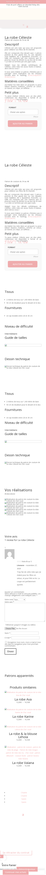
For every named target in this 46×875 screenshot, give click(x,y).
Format (12, 107)
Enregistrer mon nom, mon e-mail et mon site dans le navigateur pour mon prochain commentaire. (23, 644)
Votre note (9, 599)
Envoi (10, 651)
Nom (7, 633)
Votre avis (9, 602)
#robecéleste (10, 77)
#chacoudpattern (34, 75)
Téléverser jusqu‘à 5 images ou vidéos (20, 625)
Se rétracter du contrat (16, 852)
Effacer (35, 117)
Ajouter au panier (23, 123)
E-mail (8, 638)
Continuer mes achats (15, 872)
